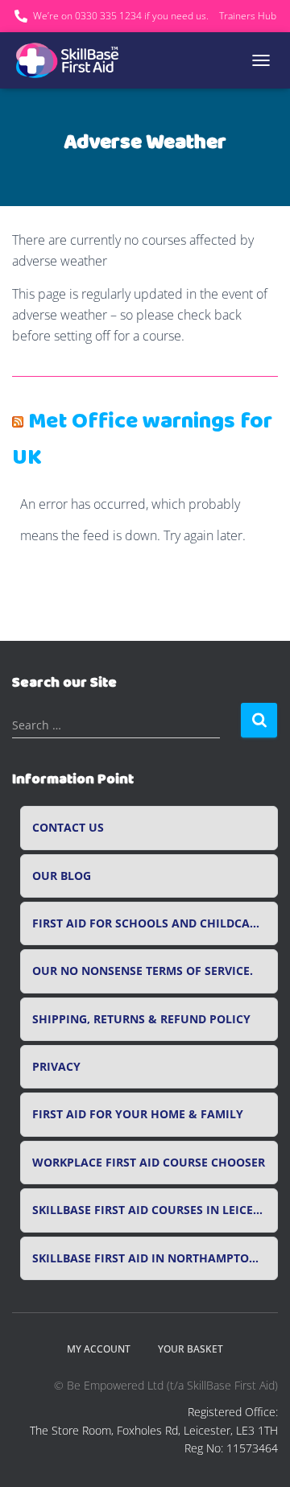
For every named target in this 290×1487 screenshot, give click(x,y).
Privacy (56, 1066)
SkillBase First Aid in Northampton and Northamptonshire (155, 1258)
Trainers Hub (247, 16)
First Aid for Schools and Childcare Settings (155, 923)
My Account (98, 1349)
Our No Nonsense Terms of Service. (142, 971)
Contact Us (68, 827)
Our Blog (61, 876)
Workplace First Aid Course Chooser (148, 1162)
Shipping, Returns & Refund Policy (141, 1019)
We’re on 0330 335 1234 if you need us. (121, 16)
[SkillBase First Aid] (74, 60)
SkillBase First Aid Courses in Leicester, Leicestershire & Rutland (155, 1210)
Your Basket (190, 1349)
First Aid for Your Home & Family (137, 1114)
